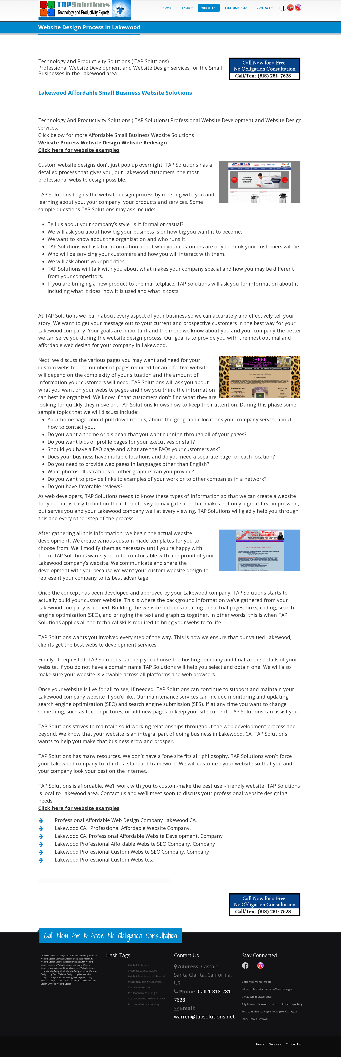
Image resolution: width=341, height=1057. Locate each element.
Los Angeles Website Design (61, 977)
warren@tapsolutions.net (204, 1016)
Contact (264, 8)
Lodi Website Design (70, 971)
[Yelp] (290, 7)
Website (207, 8)
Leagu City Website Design (60, 964)
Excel (186, 8)
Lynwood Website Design (59, 983)
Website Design (100, 142)
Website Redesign (144, 142)
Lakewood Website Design (53, 955)
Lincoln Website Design (59, 967)
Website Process (58, 142)
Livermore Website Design (82, 967)
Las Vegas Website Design (68, 958)
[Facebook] (283, 7)
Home (167, 8)
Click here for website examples (78, 149)
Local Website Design (51, 971)
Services (275, 1044)
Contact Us (293, 1044)
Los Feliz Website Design (67, 980)
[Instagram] (298, 7)
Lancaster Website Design (78, 955)
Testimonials (235, 8)
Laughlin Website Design (67, 961)
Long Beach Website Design (60, 974)
